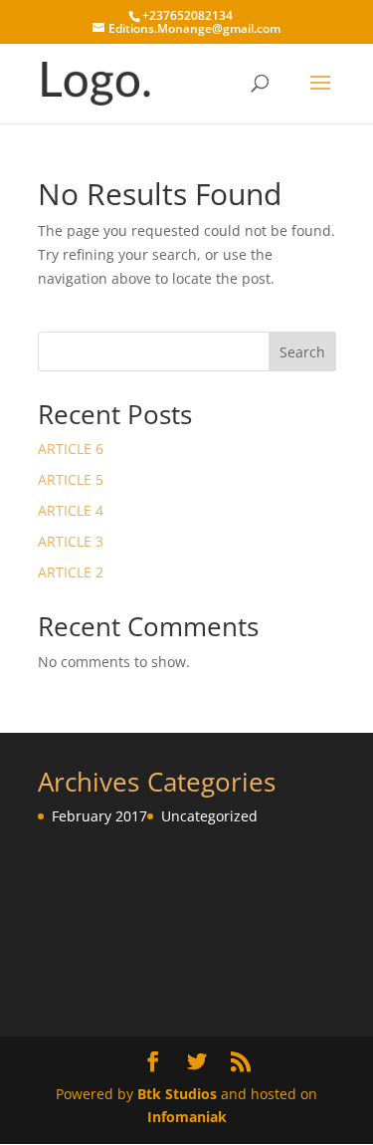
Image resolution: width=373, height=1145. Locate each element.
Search (302, 352)
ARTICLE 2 (70, 572)
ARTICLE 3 (70, 541)
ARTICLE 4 (70, 510)
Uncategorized (209, 815)
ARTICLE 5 (70, 479)
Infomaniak (187, 1116)
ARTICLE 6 (70, 448)
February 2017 (99, 815)
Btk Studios (177, 1093)
